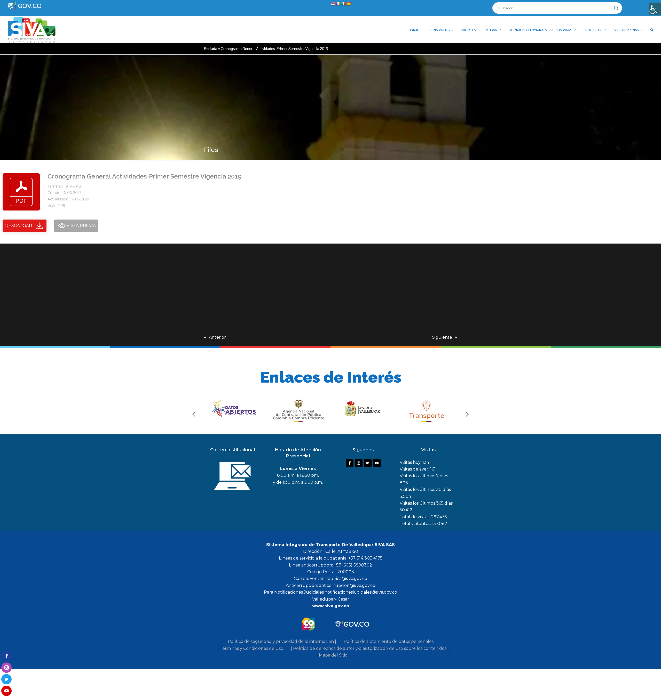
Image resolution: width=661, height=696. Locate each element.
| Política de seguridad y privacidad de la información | (280, 641)
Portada (210, 48)
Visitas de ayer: (415, 469)
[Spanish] (348, 4)
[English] (332, 4)
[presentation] (193, 414)
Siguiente (442, 337)
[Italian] (343, 4)
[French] (338, 4)
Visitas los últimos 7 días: (424, 475)
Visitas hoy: (411, 462)
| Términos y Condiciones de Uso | (251, 648)
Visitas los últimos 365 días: (426, 503)
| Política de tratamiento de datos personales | (388, 641)
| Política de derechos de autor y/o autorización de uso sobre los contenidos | (370, 648)
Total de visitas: (415, 516)
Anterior (217, 337)
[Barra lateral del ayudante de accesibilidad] (655, 9)
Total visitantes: (416, 523)
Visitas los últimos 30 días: (426, 489)
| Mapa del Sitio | (333, 655)
